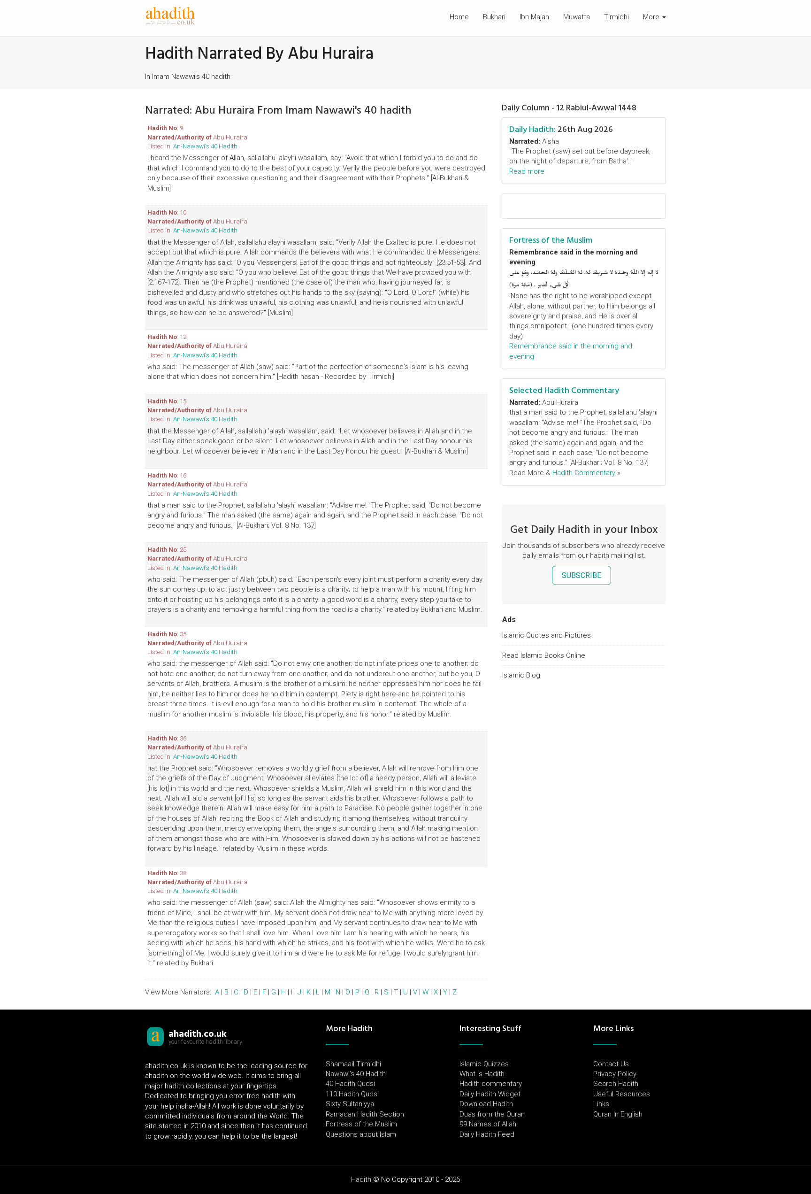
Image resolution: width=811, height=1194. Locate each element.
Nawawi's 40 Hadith (356, 1074)
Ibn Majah (534, 17)
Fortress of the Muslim (550, 240)
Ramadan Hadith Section (365, 1114)
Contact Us (611, 1064)
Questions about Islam (361, 1134)
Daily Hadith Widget (489, 1094)
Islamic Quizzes (484, 1064)
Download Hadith (486, 1104)
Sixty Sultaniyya (350, 1104)
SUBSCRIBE (581, 575)
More (652, 17)
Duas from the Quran (492, 1114)
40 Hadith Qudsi (350, 1083)
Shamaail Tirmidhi (353, 1064)
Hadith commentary (490, 1083)
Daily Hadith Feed (486, 1134)
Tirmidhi (616, 17)
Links (601, 1104)
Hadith (361, 1179)
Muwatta (576, 17)
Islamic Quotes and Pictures (546, 635)
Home (459, 17)
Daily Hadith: (532, 129)
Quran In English (618, 1114)
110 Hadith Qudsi (352, 1094)
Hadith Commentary (583, 473)
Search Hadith (615, 1083)
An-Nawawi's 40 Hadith (205, 146)
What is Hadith (482, 1074)
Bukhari (494, 17)
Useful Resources (621, 1094)
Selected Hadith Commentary (564, 390)
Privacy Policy (614, 1074)
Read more (526, 171)
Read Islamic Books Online (543, 655)
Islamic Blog (521, 675)
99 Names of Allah (487, 1124)
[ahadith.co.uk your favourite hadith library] (155, 1036)
